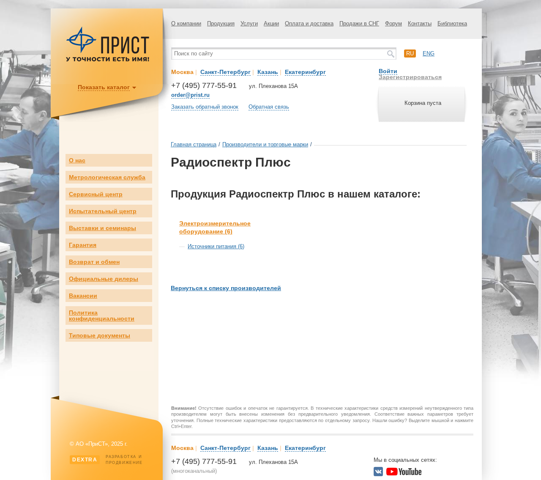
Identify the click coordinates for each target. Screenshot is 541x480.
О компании (186, 23)
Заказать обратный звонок (204, 107)
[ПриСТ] (108, 60)
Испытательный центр (103, 211)
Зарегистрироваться (410, 77)
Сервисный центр (96, 194)
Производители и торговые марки (265, 144)
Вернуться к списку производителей (226, 288)
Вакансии (83, 295)
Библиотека (452, 23)
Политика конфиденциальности (101, 315)
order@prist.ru (190, 95)
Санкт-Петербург (225, 72)
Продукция (221, 23)
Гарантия (82, 244)
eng (428, 53)
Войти (388, 71)
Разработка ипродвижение (107, 460)
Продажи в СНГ (359, 23)
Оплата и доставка (309, 23)
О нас (77, 160)
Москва (182, 72)
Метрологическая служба (107, 177)
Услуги (249, 23)
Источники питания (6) (216, 246)
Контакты (420, 23)
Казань (267, 72)
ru (410, 53)
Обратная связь (269, 107)
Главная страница (193, 144)
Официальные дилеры (103, 278)
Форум (393, 23)
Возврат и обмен (94, 261)
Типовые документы (99, 335)
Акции (271, 23)
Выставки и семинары (102, 228)
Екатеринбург (305, 72)
